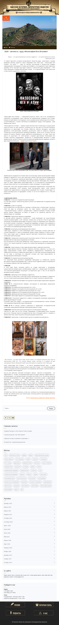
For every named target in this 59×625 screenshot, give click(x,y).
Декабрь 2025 (8, 503)
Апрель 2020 (7, 540)
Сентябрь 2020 (8, 522)
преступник (43, 474)
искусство (17, 466)
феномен (16, 485)
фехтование (25, 485)
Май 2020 (6, 536)
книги (39, 466)
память (29, 474)
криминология (24, 470)
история (25, 466)
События (12, 47)
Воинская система (14, 455)
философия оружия (46, 485)
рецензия (24, 482)
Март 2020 (7, 544)
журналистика (8, 466)
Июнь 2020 (7, 533)
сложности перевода (35, 482)
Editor (6, 47)
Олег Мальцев (19, 459)
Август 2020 (7, 525)
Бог (6, 455)
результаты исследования (12, 482)
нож (40, 470)
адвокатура (17, 463)
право (35, 474)
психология (32, 478)
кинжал (32, 466)
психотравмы (41, 478)
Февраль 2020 (8, 547)
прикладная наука (9, 478)
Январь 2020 (7, 551)
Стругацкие (43, 459)
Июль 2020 (7, 529)
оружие (22, 474)
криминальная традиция (11, 470)
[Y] (13, 417)
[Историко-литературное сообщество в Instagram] (9, 417)
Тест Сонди (8, 463)
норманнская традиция (11, 474)
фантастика (8, 485)
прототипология (21, 478)
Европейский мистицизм (41, 455)
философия (35, 485)
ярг (22, 489)
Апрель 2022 (7, 507)
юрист (16, 489)
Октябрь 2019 (8, 562)
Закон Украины (9, 459)
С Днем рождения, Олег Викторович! (14, 434)
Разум (28, 459)
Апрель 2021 (7, 511)
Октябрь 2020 (8, 518)
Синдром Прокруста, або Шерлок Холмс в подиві (18, 431)
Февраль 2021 (8, 514)
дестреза (37, 463)
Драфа (24, 455)
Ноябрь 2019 (7, 559)
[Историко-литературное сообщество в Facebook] (5, 417)
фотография (8, 489)
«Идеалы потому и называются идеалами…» (16, 438)
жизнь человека (46, 463)
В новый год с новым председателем (14, 442)
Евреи (30, 455)
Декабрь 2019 (8, 555)
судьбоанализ (47, 482)
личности (33, 470)
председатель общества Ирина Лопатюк (42, 398)
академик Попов (27, 463)
